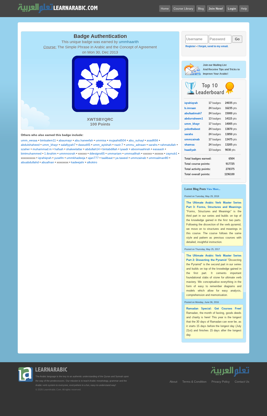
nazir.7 (118, 144)
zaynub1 (171, 153)
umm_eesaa (29, 140)
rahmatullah (168, 144)
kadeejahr (77, 162)
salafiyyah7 (68, 144)
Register (190, 46)
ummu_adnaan (136, 144)
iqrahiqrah (45, 158)
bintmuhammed (31, 153)
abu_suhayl (136, 140)
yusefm (59, 158)
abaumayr (65, 140)
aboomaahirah (140, 149)
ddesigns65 (97, 153)
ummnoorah (67, 153)
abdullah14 (92, 149)
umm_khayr (50, 144)
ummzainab (138, 158)
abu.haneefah (84, 140)
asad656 (152, 140)
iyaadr (124, 149)
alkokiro (92, 162)
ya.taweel (121, 158)
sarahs (153, 144)
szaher (25, 149)
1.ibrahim (50, 153)
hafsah (58, 149)
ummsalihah (132, 153)
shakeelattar (74, 149)
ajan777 (93, 158)
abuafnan (48, 162)
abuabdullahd (30, 162)
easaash (158, 149)
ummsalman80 (158, 158)
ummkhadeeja (76, 158)
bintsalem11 (48, 140)
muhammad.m (42, 149)
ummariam (114, 153)
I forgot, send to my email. (213, 46)
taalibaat (107, 158)
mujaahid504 (117, 140)
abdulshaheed (30, 144)
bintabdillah (109, 149)
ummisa (101, 140)
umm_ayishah (102, 144)
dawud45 (84, 144)
